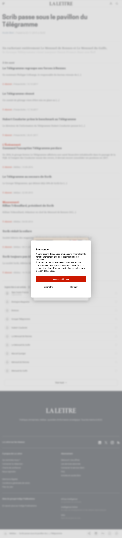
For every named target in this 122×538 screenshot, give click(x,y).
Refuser (74, 287)
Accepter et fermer (61, 279)
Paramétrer (48, 287)
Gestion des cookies (45, 271)
